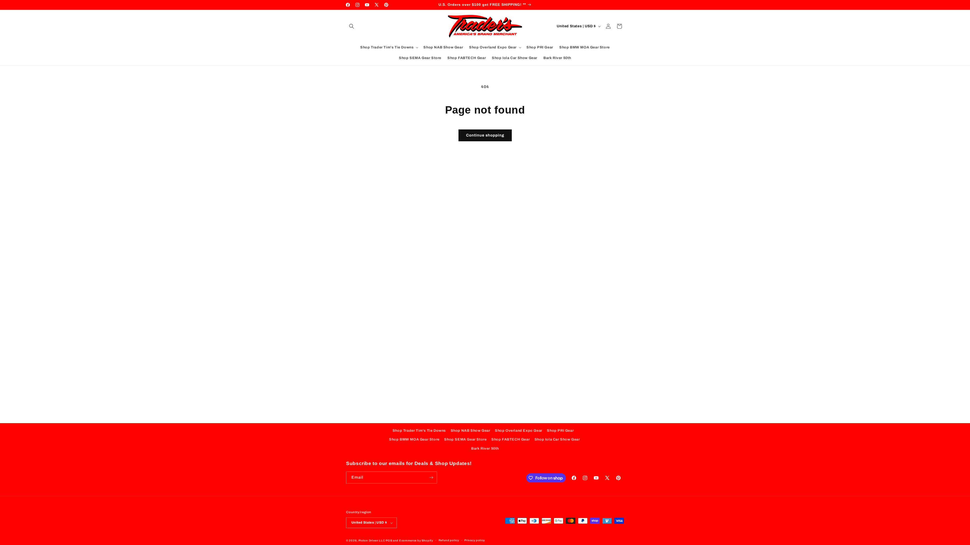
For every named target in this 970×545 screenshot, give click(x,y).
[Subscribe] (431, 477)
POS (389, 540)
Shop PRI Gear (560, 430)
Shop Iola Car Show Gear (557, 439)
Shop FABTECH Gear (510, 439)
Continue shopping (485, 135)
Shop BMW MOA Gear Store (414, 439)
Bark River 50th (485, 448)
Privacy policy (474, 540)
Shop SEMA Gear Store (465, 439)
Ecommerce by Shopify (416, 540)
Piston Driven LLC (371, 540)
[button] (351, 26)
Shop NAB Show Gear (470, 430)
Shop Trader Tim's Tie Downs (419, 430)
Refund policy (449, 540)
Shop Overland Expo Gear (518, 430)
